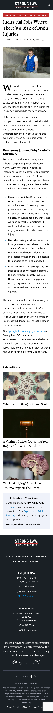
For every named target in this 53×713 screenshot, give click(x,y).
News (25, 561)
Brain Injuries (12, 15)
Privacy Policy (12, 707)
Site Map (23, 707)
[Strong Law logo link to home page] (26, 545)
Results (10, 556)
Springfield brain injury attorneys (26, 331)
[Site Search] (49, 5)
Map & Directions (26, 596)
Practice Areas (25, 556)
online (12, 507)
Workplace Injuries (36, 15)
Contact (35, 561)
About (16, 561)
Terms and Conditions (38, 707)
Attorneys (42, 556)
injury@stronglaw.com (26, 591)
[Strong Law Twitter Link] (35, 677)
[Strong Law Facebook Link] (31, 677)
